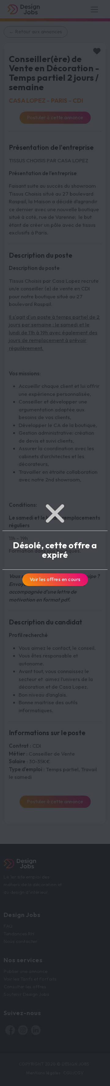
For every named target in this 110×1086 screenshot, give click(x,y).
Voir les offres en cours (55, 579)
